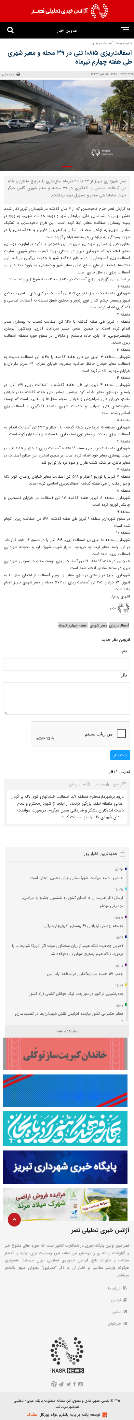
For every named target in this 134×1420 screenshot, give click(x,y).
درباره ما (115, 1288)
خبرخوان (115, 1323)
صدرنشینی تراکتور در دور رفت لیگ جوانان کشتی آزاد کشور (76, 994)
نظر (124, 675)
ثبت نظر (120, 755)
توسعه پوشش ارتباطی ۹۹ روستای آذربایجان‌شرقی (83, 926)
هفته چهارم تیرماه (73, 625)
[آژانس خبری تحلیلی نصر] (70, 11)
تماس (117, 1312)
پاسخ (117, 784)
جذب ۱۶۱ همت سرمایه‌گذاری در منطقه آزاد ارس (85, 974)
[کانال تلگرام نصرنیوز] (61, 1385)
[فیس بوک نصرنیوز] (75, 1385)
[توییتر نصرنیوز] (69, 1385)
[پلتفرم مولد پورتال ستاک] (104, 1414)
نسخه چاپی (9, 74)
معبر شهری (98, 625)
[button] (67, 166)
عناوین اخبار (66, 30)
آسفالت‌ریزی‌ (119, 625)
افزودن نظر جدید (115, 639)
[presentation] (122, 123)
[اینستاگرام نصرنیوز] (80, 1385)
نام (124, 651)
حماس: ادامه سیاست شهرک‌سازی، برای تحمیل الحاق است (76, 878)
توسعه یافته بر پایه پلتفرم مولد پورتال (69, 1415)
